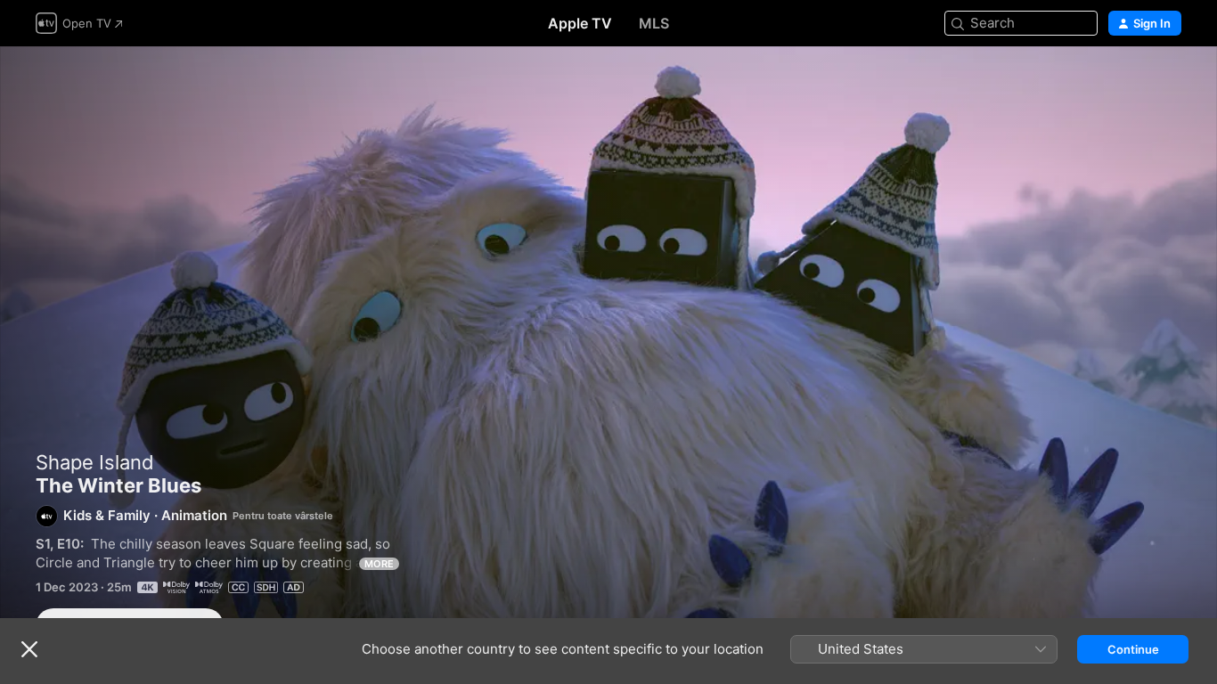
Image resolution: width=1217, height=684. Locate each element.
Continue (1133, 649)
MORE (379, 564)
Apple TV (580, 23)
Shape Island (95, 462)
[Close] (29, 649)
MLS (654, 23)
